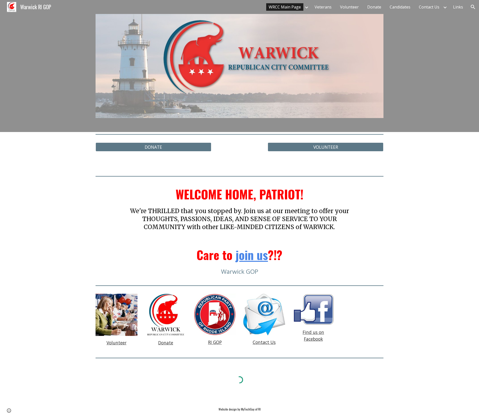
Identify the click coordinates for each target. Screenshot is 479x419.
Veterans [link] (323, 7)
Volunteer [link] (349, 7)
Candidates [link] (400, 7)
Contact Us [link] (429, 7)
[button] (473, 7)
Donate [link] (374, 7)
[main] (239, 208)
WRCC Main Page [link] (285, 7)
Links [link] (458, 7)
